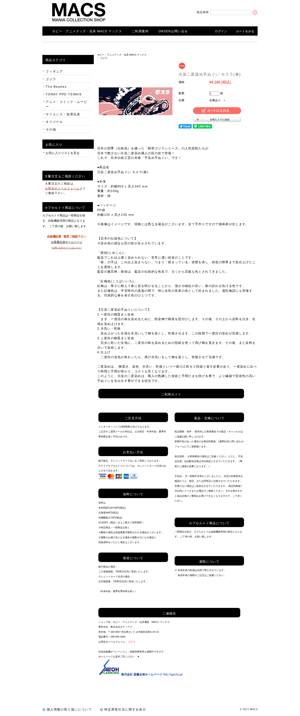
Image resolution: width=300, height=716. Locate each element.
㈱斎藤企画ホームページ (66, 242)
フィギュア (54, 71)
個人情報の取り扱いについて (69, 709)
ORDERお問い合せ (173, 31)
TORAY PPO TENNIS (64, 94)
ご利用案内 (140, 31)
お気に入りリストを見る (63, 153)
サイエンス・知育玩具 (63, 114)
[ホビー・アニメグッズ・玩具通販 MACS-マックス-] (78, 22)
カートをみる (245, 31)
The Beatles (56, 86)
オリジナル (54, 121)
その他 (51, 129)
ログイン (221, 31)
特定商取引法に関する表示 (125, 709)
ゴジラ (103, 58)
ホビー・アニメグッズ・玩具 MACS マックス (87, 31)
